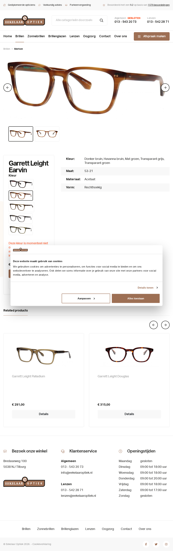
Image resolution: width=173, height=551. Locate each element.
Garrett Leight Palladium (28, 376)
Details (43, 414)
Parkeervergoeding (80, 5)
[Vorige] (7, 87)
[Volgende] (165, 87)
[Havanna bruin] (21, 196)
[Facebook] (146, 544)
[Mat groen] (21, 207)
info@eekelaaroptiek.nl (76, 472)
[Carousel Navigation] (86, 325)
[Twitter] (156, 544)
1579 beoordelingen (159, 5)
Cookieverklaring (41, 544)
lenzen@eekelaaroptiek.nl (78, 495)
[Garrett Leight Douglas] (129, 354)
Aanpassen (84, 298)
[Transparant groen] (21, 230)
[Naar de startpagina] (24, 20)
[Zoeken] (101, 20)
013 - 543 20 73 (126, 21)
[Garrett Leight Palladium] (44, 354)
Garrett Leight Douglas (113, 376)
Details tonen (145, 287)
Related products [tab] (15, 310)
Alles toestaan (135, 298)
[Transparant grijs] (21, 218)
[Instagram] (166, 544)
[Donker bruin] (21, 184)
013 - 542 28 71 (158, 21)
